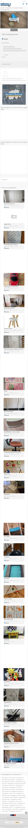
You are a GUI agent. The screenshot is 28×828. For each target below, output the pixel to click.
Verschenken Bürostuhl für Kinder (12, 452)
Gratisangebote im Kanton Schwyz (15, 801)
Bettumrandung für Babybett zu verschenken (15, 349)
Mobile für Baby (8, 599)
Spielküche (6, 639)
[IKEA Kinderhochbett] (14, 300)
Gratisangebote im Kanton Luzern (9, 793)
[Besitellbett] (14, 487)
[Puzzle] (14, 383)
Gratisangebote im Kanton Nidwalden (18, 795)
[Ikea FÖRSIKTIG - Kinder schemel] (14, 424)
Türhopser (6, 557)
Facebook (11, 815)
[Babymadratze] (14, 694)
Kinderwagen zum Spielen (10, 722)
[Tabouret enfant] (14, 321)
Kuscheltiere (7, 681)
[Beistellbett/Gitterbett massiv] (14, 735)
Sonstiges (20, 7)
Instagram (17, 815)
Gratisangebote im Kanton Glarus (8, 789)
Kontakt (9, 825)
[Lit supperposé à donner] (14, 756)
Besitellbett (7, 494)
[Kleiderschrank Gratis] (14, 196)
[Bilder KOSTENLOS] (14, 611)
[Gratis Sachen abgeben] (23, 4)
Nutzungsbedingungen (23, 818)
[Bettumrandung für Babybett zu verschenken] (14, 341)
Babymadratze (7, 702)
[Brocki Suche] (14, 94)
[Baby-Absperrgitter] (14, 404)
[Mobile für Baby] (14, 591)
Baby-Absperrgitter (8, 411)
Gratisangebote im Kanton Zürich (15, 811)
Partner (20, 825)
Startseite (2, 7)
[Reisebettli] (14, 571)
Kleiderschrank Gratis (9, 203)
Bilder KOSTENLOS (8, 619)
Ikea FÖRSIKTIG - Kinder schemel (12, 432)
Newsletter (16, 827)
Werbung (11, 827)
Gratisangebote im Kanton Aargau (9, 777)
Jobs (17, 825)
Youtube (15, 815)
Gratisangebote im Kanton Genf (15, 787)
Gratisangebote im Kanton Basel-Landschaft (16, 783)
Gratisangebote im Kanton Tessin (16, 805)
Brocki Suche (4, 179)
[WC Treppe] (14, 529)
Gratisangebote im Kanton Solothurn (9, 803)
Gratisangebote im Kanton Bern (8, 785)
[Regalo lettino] (14, 216)
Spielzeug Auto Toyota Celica (11, 286)
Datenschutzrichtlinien (14, 819)
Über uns (13, 825)
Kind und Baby (15, 7)
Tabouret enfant (8, 328)
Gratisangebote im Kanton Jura (17, 791)
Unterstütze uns (3, 825)
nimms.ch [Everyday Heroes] (15, 817)
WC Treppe (7, 536)
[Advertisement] (14, 125)
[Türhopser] (14, 549)
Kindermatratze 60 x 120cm (11, 244)
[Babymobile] (14, 466)
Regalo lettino (7, 224)
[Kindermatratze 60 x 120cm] (14, 237)
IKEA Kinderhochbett (9, 308)
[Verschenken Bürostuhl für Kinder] (14, 445)
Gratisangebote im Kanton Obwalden (10, 797)
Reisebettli (6, 578)
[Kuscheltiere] (14, 674)
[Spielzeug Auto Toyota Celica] (14, 279)
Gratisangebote (8, 7)
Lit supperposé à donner (10, 763)
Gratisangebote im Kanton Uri (8, 807)
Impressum (21, 827)
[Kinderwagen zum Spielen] (14, 715)
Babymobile (7, 474)
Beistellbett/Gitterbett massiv (11, 743)
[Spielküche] (14, 632)
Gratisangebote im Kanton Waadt (11, 809)
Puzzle (5, 391)
